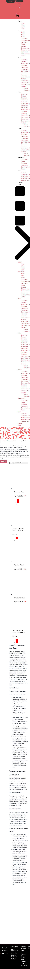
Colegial (23, 46)
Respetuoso (21, 31)
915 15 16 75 (10, 4)
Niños (22, 25)
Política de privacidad (14, 955)
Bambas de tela (25, 50)
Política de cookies (14, 959)
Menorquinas (24, 69)
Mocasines (24, 73)
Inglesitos (24, 75)
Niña (19, 92)
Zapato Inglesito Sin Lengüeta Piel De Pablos (19, 631)
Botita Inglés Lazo (19, 492)
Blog (19, 184)
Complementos (25, 82)
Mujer (22, 27)
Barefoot (23, 173)
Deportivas (24, 38)
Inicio (4, 441)
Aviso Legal (14, 953)
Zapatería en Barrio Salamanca (24, 963)
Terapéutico (21, 157)
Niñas (22, 23)
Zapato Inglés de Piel (19, 598)
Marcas (20, 182)
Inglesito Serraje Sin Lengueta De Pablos (18, 529)
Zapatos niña (10, 441)
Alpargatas (24, 67)
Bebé (22, 29)
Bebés (22, 36)
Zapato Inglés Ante (19, 565)
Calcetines (24, 42)
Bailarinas (24, 98)
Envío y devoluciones (14, 950)
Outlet (20, 21)
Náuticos (23, 79)
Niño (19, 58)
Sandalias (24, 65)
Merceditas (24, 52)
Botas (23, 44)
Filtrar (3, 461)
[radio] (18, 500)
